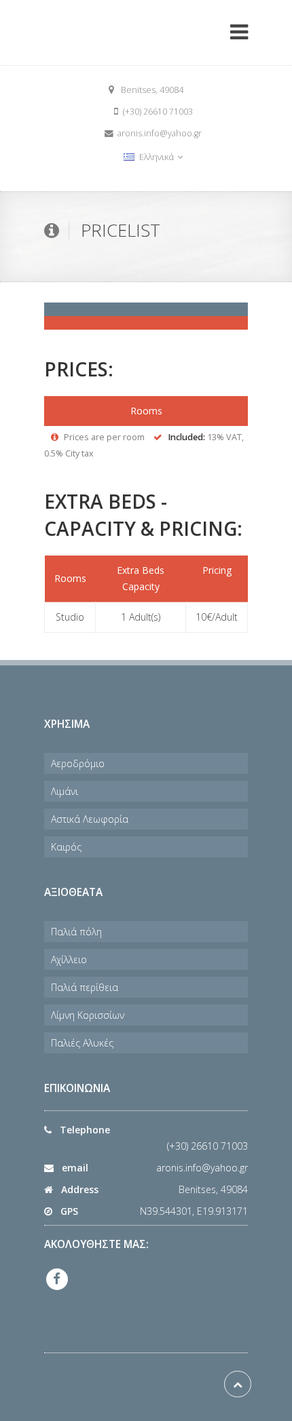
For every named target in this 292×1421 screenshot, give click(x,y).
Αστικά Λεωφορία (89, 819)
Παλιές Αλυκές (82, 1042)
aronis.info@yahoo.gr (202, 1167)
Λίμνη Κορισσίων (87, 1015)
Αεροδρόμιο (78, 763)
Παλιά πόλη (76, 931)
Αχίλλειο (69, 959)
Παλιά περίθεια (84, 987)
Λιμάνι (64, 791)
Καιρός (66, 846)
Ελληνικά (156, 157)
